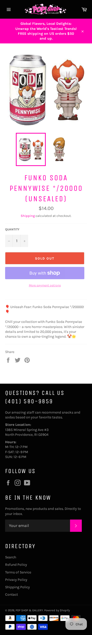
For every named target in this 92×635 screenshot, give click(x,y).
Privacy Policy (16, 580)
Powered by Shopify (57, 610)
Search (10, 557)
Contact (11, 594)
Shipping (28, 216)
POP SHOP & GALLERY (29, 610)
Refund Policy (16, 564)
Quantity (12, 229)
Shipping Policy (17, 587)
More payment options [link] (45, 285)
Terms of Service (18, 572)
